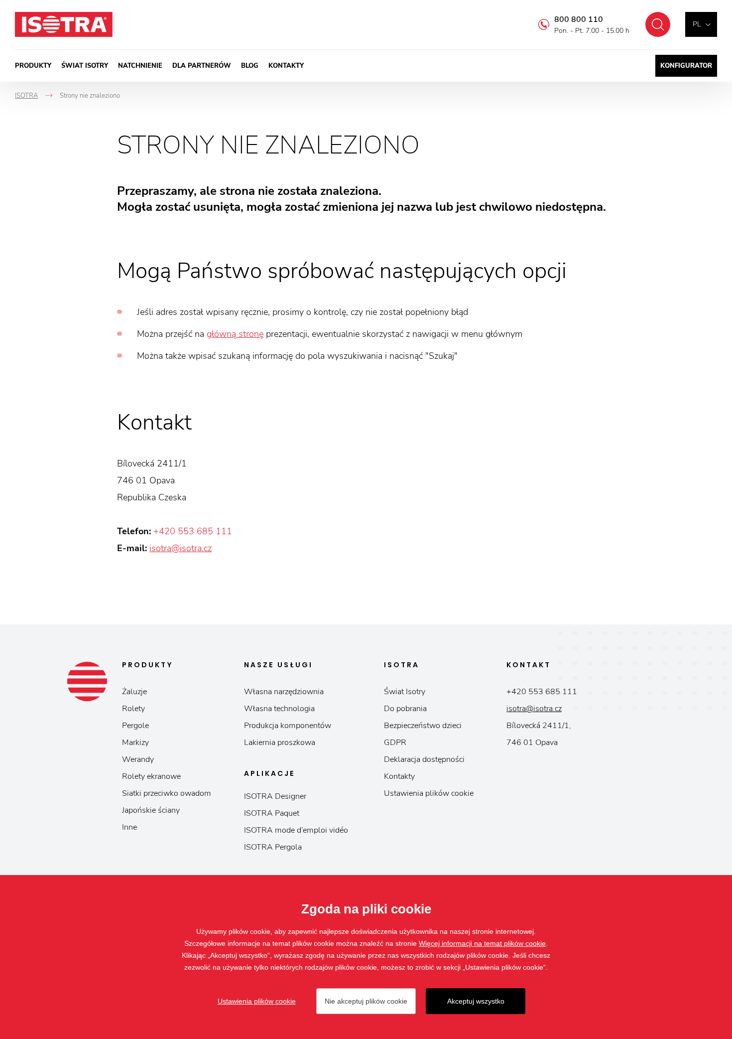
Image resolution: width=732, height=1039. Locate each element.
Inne (129, 827)
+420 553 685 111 (192, 531)
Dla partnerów (201, 65)
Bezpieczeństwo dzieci (423, 725)
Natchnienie (140, 65)
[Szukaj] (657, 24)
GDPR (395, 742)
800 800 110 (578, 19)
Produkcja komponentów (287, 725)
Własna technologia (279, 708)
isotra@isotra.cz (180, 548)
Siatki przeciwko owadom (166, 793)
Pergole (135, 725)
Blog (249, 65)
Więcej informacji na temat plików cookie (482, 943)
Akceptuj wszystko (475, 1001)
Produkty (33, 65)
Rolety (133, 708)
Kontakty (286, 65)
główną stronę (235, 334)
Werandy (138, 759)
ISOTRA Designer (275, 796)
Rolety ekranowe (151, 776)
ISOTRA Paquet (271, 813)
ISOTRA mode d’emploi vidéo (296, 830)
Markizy (135, 742)
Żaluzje (134, 691)
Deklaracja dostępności (424, 759)
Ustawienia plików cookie (429, 793)
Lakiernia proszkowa (279, 742)
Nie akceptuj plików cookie (366, 1001)
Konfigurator (686, 65)
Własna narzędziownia (284, 691)
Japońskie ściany (151, 810)
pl (697, 24)
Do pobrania (405, 708)
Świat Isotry (84, 65)
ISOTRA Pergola (273, 847)
